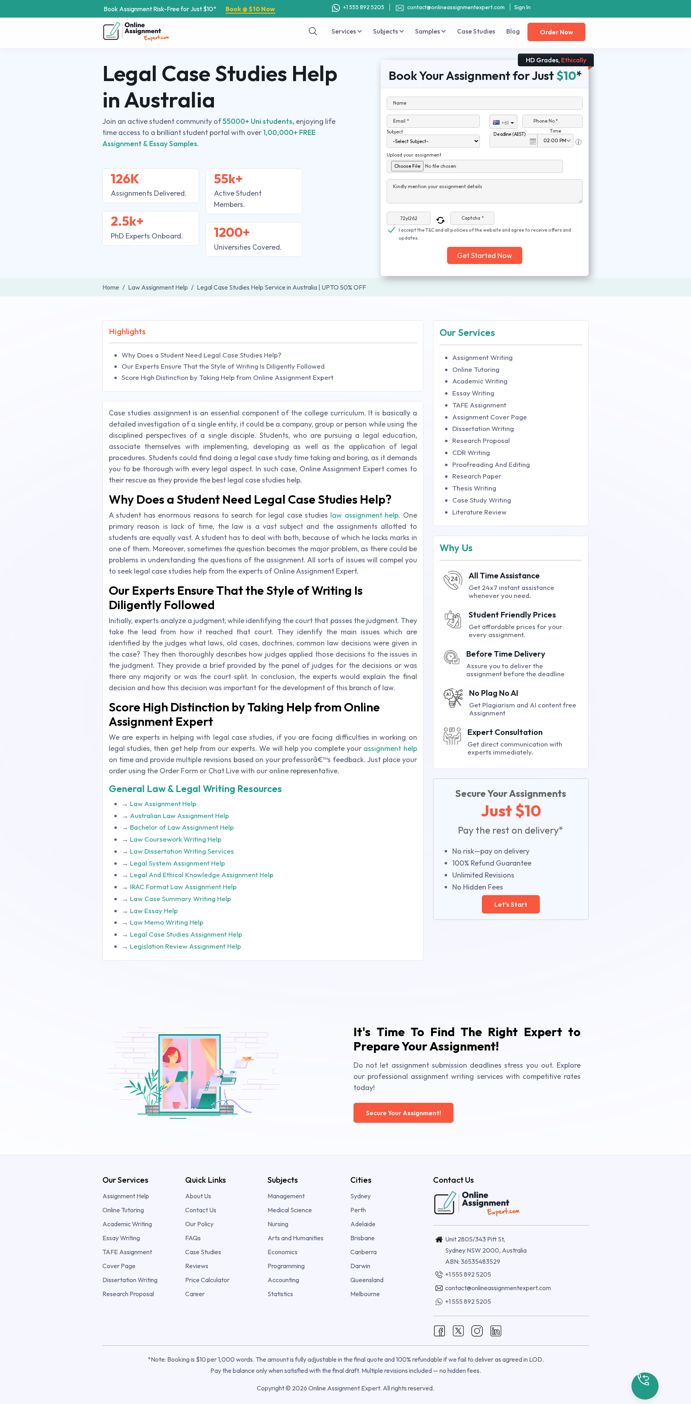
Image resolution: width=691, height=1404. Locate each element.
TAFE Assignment (479, 405)
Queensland (366, 1280)
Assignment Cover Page (489, 417)
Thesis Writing (474, 488)
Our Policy (199, 1224)
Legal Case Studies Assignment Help (186, 934)
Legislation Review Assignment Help (185, 946)
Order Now (556, 32)
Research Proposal (481, 440)
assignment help (390, 748)
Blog (513, 31)
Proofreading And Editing (491, 464)
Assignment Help (125, 1196)
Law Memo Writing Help (167, 922)
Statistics (280, 1294)
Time (555, 131)
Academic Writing (479, 381)
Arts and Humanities (296, 1238)
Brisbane (362, 1238)
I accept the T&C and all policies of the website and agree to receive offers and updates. (485, 230)
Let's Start (510, 904)
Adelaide (362, 1224)
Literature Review (479, 512)
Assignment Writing (482, 357)
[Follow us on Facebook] (439, 1330)
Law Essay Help (154, 910)
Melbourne (365, 1294)
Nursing (278, 1224)
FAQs (193, 1238)
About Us (198, 1196)
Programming (286, 1266)
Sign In (522, 7)
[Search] (313, 31)
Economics (283, 1252)
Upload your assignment (414, 155)
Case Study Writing (481, 500)
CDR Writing (471, 452)
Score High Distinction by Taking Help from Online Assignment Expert (228, 377)
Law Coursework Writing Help (176, 839)
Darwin (360, 1266)
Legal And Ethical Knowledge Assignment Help (202, 874)
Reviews (196, 1266)
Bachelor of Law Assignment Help (182, 827)
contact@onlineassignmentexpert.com (456, 7)
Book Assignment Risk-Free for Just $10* (189, 9)
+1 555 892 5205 (363, 7)
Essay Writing (473, 393)
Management (286, 1196)
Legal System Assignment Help (177, 863)
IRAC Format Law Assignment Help (183, 886)
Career (195, 1294)
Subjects (386, 31)
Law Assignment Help (163, 803)
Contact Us (200, 1210)
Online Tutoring (475, 369)
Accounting (283, 1280)
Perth (358, 1210)
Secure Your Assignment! (403, 1113)
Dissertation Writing (483, 428)
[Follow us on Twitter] (458, 1330)
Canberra (363, 1252)
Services (344, 31)
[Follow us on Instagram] (477, 1330)
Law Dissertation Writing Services (182, 851)
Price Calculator (207, 1280)
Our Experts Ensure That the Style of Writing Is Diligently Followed (223, 366)
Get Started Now (484, 255)
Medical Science (290, 1210)
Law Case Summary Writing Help (180, 898)
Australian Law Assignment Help (179, 815)
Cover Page (119, 1266)
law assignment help (363, 515)
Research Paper (476, 476)
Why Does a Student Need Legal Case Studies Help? (201, 355)
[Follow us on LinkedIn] (495, 1330)
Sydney (360, 1196)
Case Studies (476, 31)
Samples (428, 31)
